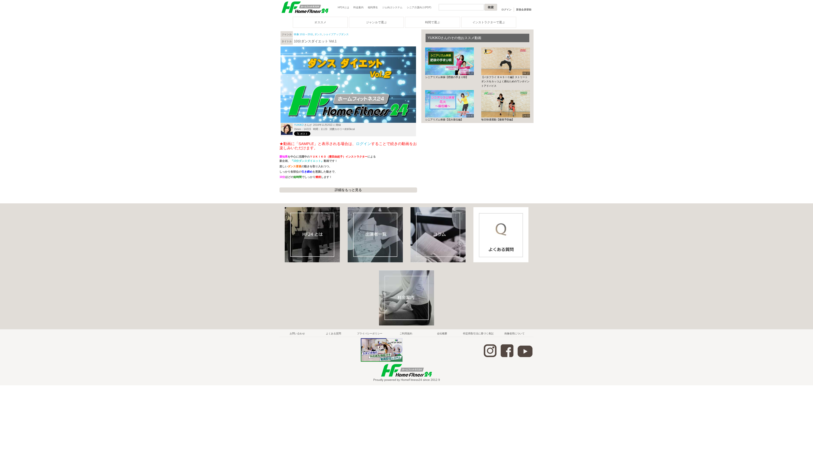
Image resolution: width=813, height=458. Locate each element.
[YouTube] (525, 356)
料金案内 (358, 7)
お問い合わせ (297, 333)
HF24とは (343, 7)
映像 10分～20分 (303, 34)
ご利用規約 (406, 333)
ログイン (506, 9)
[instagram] (490, 356)
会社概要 (442, 333)
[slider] (348, 114)
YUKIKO (299, 124)
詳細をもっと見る (348, 190)
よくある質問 (333, 333)
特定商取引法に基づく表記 (478, 333)
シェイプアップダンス (336, 34)
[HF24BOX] (381, 361)
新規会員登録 (523, 9)
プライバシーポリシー (369, 333)
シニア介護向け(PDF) (419, 7)
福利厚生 (373, 7)
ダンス (318, 34)
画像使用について (514, 333)
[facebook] (507, 356)
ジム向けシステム (392, 7)
